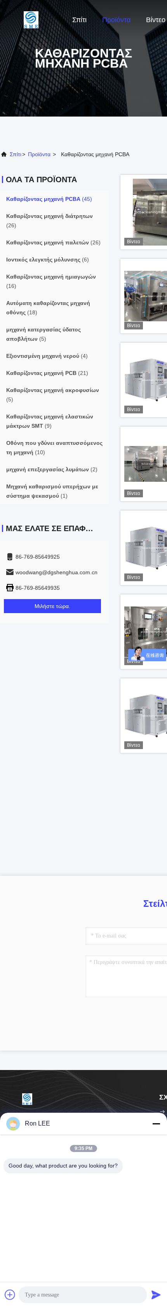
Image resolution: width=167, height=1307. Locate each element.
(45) (49, 199)
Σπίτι (79, 20)
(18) (48, 307)
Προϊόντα (116, 20)
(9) (49, 421)
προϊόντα (39, 154)
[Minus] (156, 1123)
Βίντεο (155, 20)
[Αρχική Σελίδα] (31, 19)
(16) (51, 281)
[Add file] (10, 1294)
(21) (47, 373)
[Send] (156, 1294)
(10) (54, 447)
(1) (52, 491)
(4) (47, 356)
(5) (43, 334)
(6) (47, 259)
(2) (51, 469)
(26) (49, 220)
